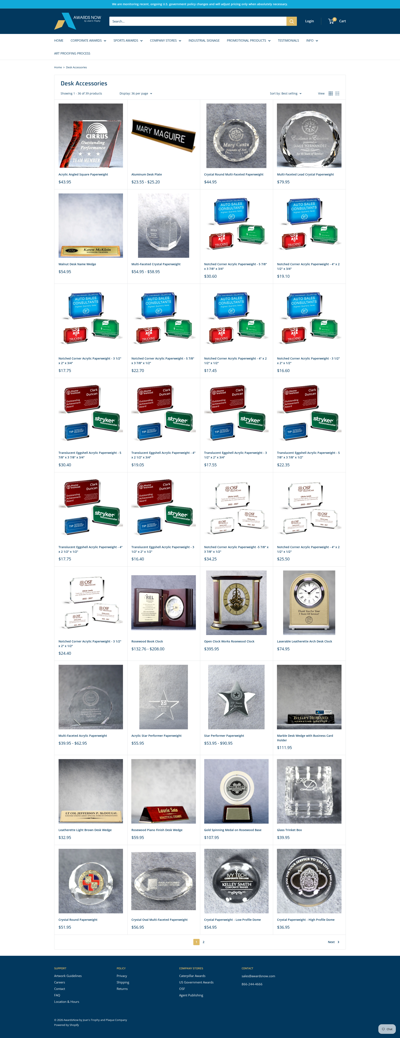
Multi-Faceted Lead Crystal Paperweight (305, 174)
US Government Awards (196, 982)
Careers (59, 982)
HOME (58, 40)
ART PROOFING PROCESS (72, 53)
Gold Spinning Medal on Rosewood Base (232, 830)
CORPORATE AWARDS (86, 40)
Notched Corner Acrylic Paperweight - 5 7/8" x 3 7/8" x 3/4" (235, 266)
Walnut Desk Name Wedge (77, 264)
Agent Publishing (191, 995)
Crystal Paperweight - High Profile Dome (306, 920)
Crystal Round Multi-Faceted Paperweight (234, 174)
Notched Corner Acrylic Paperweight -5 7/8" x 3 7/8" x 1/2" (236, 549)
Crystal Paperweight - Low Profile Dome (232, 920)
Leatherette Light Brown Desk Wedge (85, 830)
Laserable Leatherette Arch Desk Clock (304, 641)
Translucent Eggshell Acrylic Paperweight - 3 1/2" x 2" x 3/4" (235, 455)
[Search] (291, 21)
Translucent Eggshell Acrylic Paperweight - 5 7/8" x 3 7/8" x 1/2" (308, 455)
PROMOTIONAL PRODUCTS (246, 40)
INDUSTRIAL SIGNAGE (204, 40)
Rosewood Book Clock (147, 641)
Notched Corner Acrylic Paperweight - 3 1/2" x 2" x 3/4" (90, 360)
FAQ (57, 995)
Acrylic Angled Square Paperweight (83, 174)
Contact (59, 989)
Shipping (123, 982)
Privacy (122, 976)
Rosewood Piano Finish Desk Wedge (156, 830)
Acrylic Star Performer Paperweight (156, 736)
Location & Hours (66, 1001)
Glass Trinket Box (289, 830)
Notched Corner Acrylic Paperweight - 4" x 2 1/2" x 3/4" (308, 266)
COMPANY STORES (163, 40)
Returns (122, 989)
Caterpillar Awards (192, 976)
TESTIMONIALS (288, 40)
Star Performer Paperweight (224, 736)
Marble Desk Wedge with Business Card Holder (305, 738)
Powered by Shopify (66, 1025)
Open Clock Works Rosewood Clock (229, 641)
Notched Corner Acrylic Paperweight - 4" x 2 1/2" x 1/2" (235, 360)
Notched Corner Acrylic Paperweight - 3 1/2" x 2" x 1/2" (308, 360)
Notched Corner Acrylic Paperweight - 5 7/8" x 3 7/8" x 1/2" (162, 360)
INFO (310, 40)
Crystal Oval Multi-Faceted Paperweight (159, 920)
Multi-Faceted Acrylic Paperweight (83, 736)
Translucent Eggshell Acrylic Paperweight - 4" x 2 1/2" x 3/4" (163, 455)
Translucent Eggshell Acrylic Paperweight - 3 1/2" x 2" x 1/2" (162, 549)
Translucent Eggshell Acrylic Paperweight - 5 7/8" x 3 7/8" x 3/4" (90, 455)
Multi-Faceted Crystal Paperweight (156, 264)
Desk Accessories (76, 67)
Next (331, 942)
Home (58, 67)
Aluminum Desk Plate (146, 174)
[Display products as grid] (330, 93)
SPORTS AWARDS (126, 40)
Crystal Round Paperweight (78, 920)
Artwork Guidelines (68, 976)
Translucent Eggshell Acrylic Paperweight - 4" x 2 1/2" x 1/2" (90, 549)
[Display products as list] (337, 93)
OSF (182, 989)
